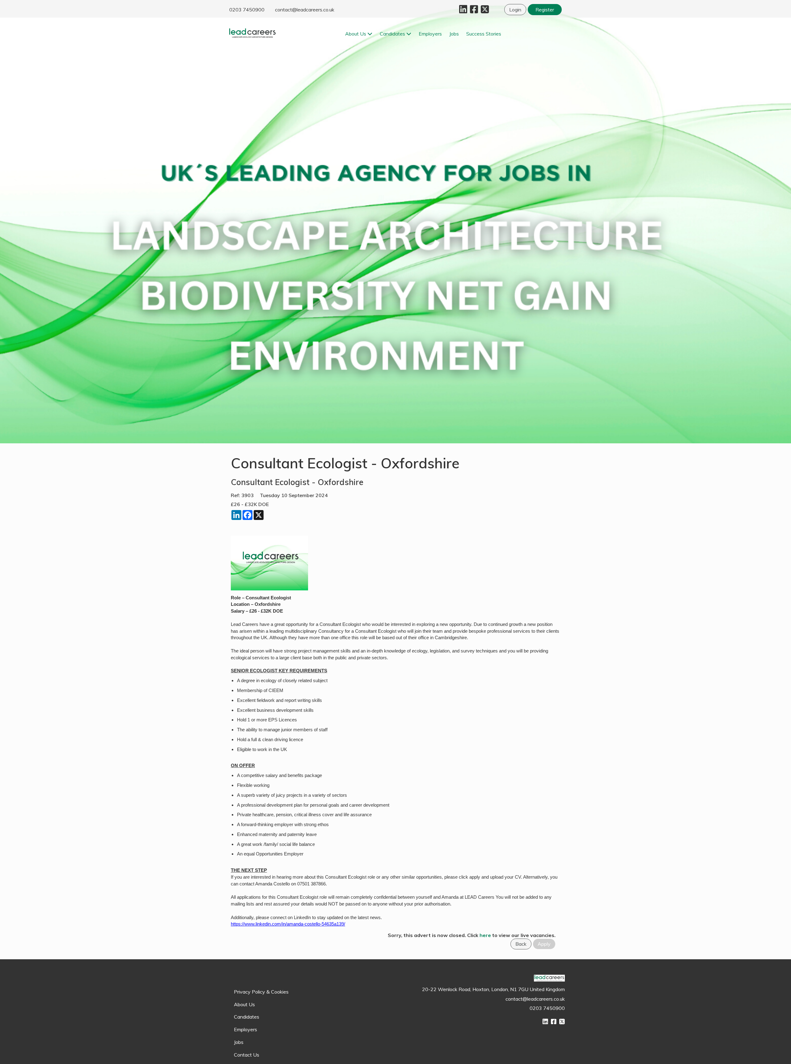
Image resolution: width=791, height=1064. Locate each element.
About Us (356, 34)
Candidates (393, 34)
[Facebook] (473, 11)
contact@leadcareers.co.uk (304, 9)
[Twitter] (484, 11)
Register (544, 9)
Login (515, 9)
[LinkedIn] (462, 11)
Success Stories (483, 34)
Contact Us (246, 1055)
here (485, 935)
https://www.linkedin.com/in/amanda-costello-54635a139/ (288, 924)
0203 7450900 (246, 9)
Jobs (454, 34)
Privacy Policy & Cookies (261, 992)
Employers (430, 34)
